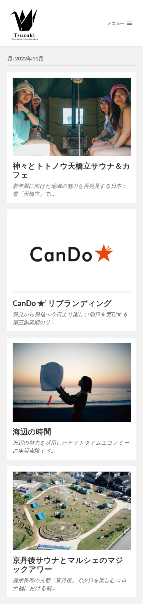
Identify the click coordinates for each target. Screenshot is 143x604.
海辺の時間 (32, 431)
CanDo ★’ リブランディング (62, 303)
